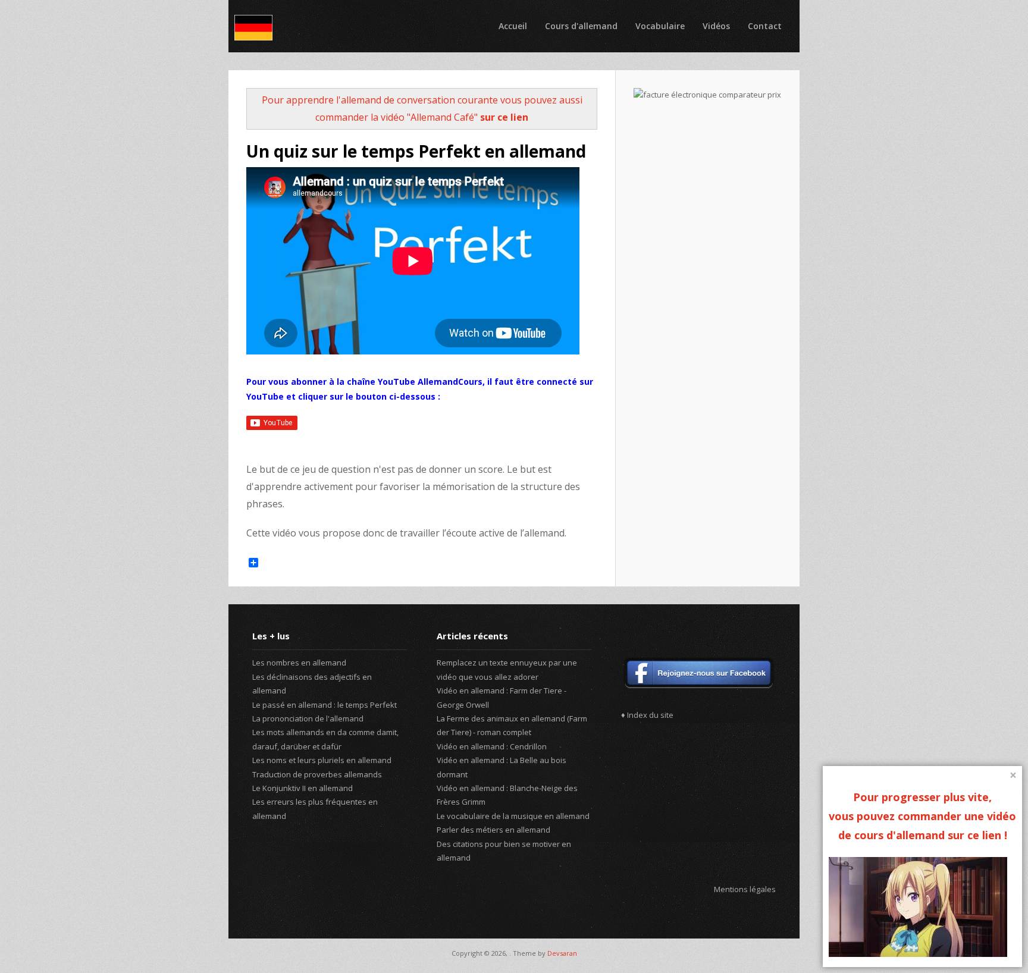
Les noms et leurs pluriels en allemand (321, 760)
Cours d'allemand (581, 26)
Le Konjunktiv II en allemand (302, 788)
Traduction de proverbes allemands (317, 774)
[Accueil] (253, 27)
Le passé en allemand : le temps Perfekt (324, 704)
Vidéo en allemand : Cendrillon (492, 746)
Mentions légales (745, 889)
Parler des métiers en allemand (493, 829)
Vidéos (716, 26)
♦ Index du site (647, 715)
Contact (765, 26)
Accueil (513, 26)
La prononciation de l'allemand (307, 718)
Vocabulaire (660, 26)
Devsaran (562, 953)
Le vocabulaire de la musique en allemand (513, 816)
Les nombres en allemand (299, 662)
